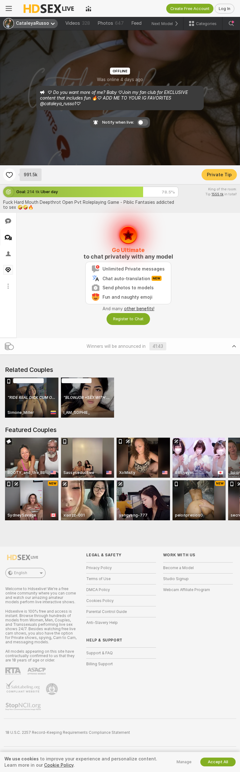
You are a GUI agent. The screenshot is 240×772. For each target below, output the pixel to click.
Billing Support (99, 664)
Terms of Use (98, 579)
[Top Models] (88, 8)
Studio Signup (176, 579)
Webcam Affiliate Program (186, 590)
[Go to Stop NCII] (23, 706)
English (20, 573)
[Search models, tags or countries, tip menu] (231, 23)
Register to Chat (128, 319)
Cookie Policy (58, 765)
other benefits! (139, 308)
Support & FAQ (99, 653)
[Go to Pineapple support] (52, 689)
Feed (136, 23)
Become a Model (178, 568)
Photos (111, 23)
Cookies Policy (100, 601)
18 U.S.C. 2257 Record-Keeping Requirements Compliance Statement (67, 732)
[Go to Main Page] (49, 8)
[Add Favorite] (9, 174)
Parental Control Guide (106, 612)
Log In (224, 8)
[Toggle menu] (9, 8)
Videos (77, 23)
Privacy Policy (99, 568)
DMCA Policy (98, 590)
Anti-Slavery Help (102, 622)
